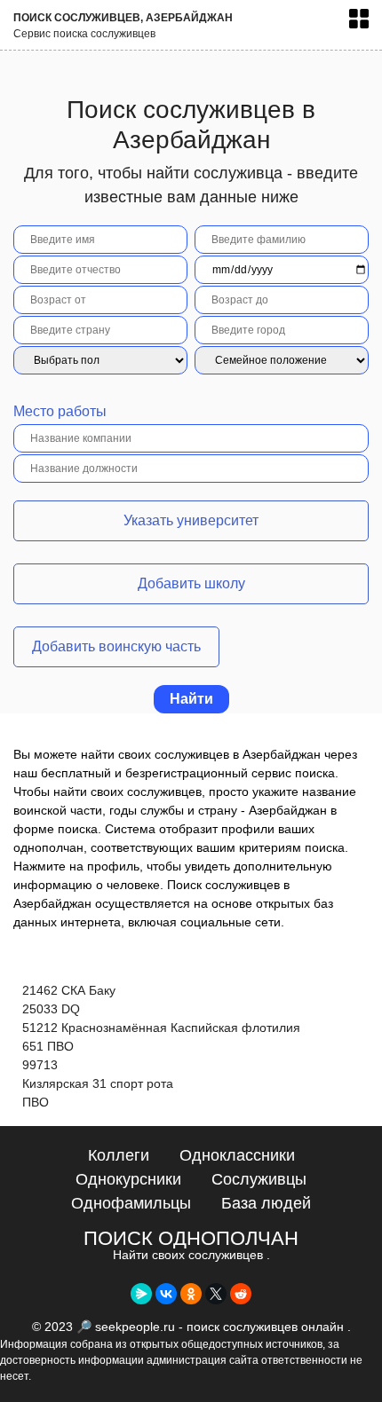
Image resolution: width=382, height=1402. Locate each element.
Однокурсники (128, 1179)
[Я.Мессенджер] (141, 1293)
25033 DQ (51, 1009)
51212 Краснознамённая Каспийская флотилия (161, 1027)
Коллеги (118, 1155)
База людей (266, 1203)
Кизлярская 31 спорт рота (97, 1083)
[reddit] (240, 1293)
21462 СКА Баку (68, 990)
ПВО (35, 1102)
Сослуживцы (258, 1179)
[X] (216, 1293)
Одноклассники (237, 1155)
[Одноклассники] (191, 1293)
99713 (40, 1065)
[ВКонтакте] (166, 1293)
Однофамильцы (131, 1203)
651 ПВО (48, 1046)
